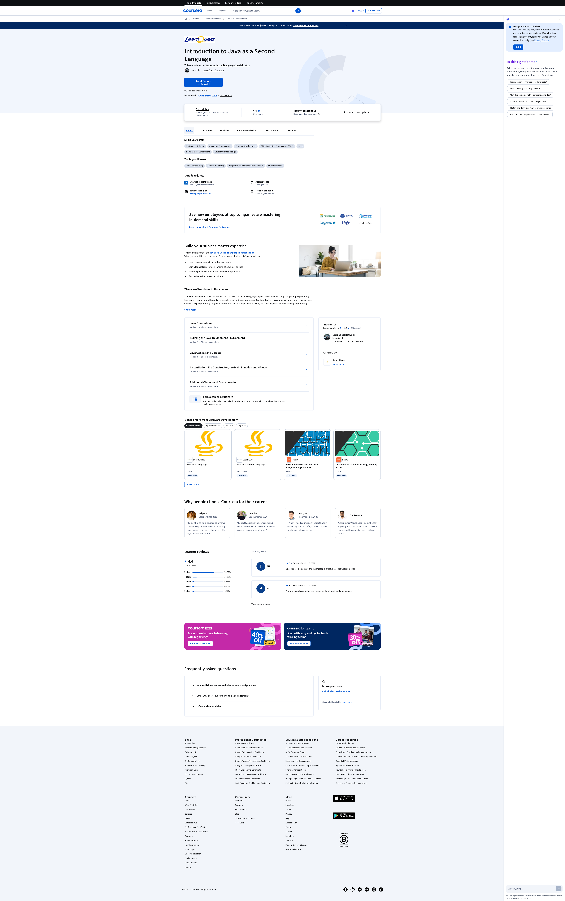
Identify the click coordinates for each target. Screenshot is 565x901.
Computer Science (213, 18)
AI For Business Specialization (299, 747)
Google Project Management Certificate (252, 761)
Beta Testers (241, 809)
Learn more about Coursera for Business (210, 227)
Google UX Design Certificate (248, 765)
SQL (186, 783)
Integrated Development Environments (246, 165)
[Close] (346, 25)
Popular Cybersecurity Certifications (352, 778)
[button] (223, 10)
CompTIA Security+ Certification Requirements (356, 756)
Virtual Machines (275, 165)
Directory (290, 836)
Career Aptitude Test (345, 743)
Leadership (190, 809)
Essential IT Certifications (347, 761)
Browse (196, 18)
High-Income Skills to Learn (347, 765)
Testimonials (272, 130)
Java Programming (194, 165)
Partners (239, 805)
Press (288, 800)
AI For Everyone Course (296, 752)
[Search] (298, 10)
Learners (239, 800)
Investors (290, 805)
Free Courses (191, 862)
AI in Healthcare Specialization (299, 756)
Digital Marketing (192, 761)
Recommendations (247, 130)
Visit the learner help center (336, 691)
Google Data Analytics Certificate (249, 752)
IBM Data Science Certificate (247, 778)
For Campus (190, 849)
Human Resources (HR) (195, 765)
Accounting (190, 743)
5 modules (202, 109)
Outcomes (206, 130)
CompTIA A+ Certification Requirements (353, 752)
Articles (289, 831)
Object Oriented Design (225, 151)
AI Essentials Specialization (297, 743)
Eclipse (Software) (216, 165)
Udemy (188, 867)
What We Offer (191, 805)
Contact (289, 827)
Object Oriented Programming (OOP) (277, 146)
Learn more (226, 95)
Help (288, 818)
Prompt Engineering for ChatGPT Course (303, 778)
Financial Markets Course (297, 769)
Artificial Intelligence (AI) (195, 747)
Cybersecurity (191, 752)
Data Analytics (191, 756)
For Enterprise (191, 840)
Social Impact (191, 858)
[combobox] (260, 10)
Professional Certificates (196, 827)
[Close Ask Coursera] (353, 10)
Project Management (194, 774)
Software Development (236, 18)
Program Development (246, 146)
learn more (347, 702)
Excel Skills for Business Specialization (303, 765)
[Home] (185, 18)
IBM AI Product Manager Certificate (250, 774)
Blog (237, 814)
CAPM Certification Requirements (350, 747)
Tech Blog (239, 822)
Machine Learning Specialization (300, 774)
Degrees (189, 836)
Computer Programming (220, 146)
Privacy (289, 814)
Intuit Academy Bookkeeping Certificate (252, 783)
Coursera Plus (191, 822)
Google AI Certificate (244, 743)
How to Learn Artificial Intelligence (351, 769)
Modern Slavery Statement (297, 845)
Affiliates (289, 840)
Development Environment (198, 151)
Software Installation (195, 146)
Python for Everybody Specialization (302, 783)
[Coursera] (192, 10)
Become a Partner (193, 853)
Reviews (292, 130)
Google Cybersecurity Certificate (250, 747)
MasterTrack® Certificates (196, 831)
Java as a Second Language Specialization (232, 252)
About (189, 130)
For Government (192, 845)
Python (188, 778)
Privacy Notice (541, 40)
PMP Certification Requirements (350, 774)
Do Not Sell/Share (293, 849)
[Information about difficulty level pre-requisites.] (319, 113)
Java (300, 146)
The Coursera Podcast (245, 818)
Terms (288, 809)
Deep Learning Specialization (298, 761)
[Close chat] (560, 19)
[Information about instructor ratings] (340, 328)
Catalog (188, 818)
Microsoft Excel (191, 769)
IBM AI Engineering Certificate (248, 769)
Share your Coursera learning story (351, 783)
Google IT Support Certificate (248, 756)
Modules (224, 130)
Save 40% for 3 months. (305, 25)
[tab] (193, 425)
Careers (188, 814)
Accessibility (291, 822)
